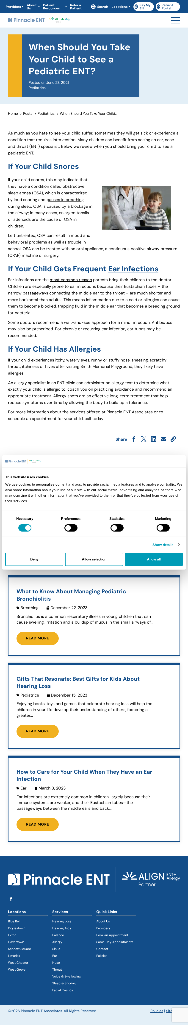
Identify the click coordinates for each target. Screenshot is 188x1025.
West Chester (18, 963)
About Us (103, 921)
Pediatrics (46, 113)
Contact (102, 949)
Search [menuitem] (102, 7)
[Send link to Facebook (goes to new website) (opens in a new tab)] (134, 439)
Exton (12, 935)
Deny (34, 559)
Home (13, 113)
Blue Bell (14, 921)
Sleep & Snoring (64, 983)
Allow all (154, 559)
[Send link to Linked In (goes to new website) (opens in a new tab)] (153, 439)
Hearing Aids (61, 928)
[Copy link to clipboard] (173, 439)
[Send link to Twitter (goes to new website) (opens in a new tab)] (144, 439)
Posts (27, 113)
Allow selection (94, 559)
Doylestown (16, 928)
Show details (162, 545)
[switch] (70, 528)
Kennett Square (19, 949)
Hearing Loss (61, 921)
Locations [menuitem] (119, 7)
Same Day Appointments (114, 942)
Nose (56, 963)
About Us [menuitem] (32, 6)
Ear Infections (133, 269)
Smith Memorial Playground (106, 366)
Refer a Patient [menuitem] (76, 6)
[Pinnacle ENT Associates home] (39, 20)
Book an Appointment (112, 935)
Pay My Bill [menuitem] (144, 6)
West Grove (16, 969)
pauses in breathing (65, 199)
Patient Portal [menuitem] (168, 6)
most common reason (71, 280)
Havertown (28, 942)
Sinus (56, 949)
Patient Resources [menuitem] (51, 6)
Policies (101, 956)
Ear (54, 956)
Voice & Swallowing (66, 976)
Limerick (14, 956)
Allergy (57, 942)
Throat (57, 969)
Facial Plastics (62, 990)
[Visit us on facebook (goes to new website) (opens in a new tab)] (11, 899)
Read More (37, 638)
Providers (103, 928)
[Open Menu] (175, 20)
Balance (58, 935)
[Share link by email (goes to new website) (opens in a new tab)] (163, 439)
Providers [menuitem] (13, 7)
